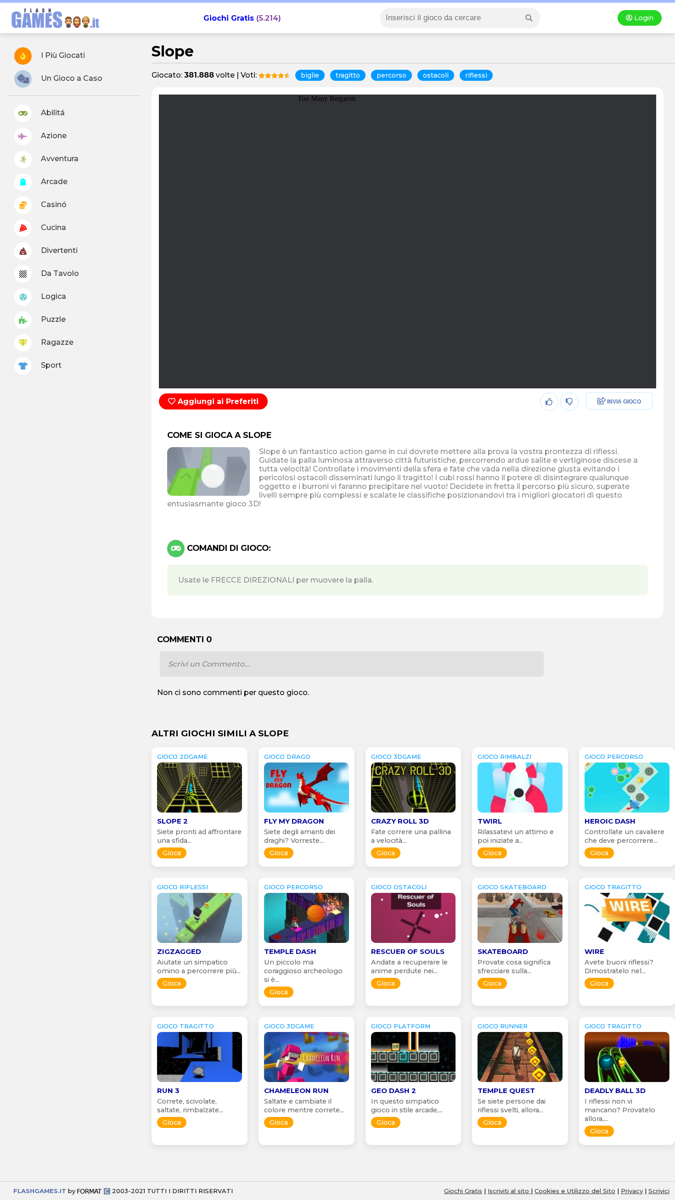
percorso (391, 75)
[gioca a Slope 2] (199, 812)
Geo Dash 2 (393, 1090)
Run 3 (168, 1090)
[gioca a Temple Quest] (520, 1081)
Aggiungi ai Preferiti (217, 401)
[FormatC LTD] (93, 1190)
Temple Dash (290, 951)
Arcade (53, 181)
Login (642, 18)
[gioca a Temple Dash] (306, 942)
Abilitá (52, 112)
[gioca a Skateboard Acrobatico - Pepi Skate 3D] (520, 942)
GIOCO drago (287, 756)
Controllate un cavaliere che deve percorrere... (624, 836)
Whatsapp (602, 441)
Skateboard (503, 951)
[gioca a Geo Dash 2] (413, 1081)
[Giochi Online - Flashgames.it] (52, 28)
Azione (53, 135)
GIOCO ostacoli (399, 887)
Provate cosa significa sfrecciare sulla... (514, 966)
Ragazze (56, 342)
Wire (594, 951)
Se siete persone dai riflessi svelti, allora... (512, 1105)
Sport (50, 365)
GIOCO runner (503, 1026)
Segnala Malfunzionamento (609, 465)
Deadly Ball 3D (615, 1090)
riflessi (476, 75)
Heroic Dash (610, 821)
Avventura (59, 158)
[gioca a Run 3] (199, 1081)
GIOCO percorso (614, 756)
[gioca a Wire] (627, 942)
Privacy (632, 1190)
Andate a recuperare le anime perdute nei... (409, 966)
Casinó (53, 204)
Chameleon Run (296, 1090)
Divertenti (58, 250)
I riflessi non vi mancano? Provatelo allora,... (620, 1110)
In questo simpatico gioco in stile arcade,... (407, 1105)
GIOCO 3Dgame (396, 756)
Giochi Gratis (228, 18)
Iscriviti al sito (509, 1190)
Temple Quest (506, 1090)
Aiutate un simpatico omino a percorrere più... (199, 966)
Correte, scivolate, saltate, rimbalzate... (190, 1105)
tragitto (348, 75)
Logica (52, 296)
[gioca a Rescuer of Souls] (413, 942)
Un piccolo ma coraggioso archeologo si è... (303, 971)
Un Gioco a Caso (70, 78)
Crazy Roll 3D (400, 821)
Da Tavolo (59, 273)
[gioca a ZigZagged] (199, 942)
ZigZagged (179, 951)
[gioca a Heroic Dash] (627, 812)
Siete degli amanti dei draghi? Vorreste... (299, 836)
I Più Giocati (62, 55)
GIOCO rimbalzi (504, 756)
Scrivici (658, 1190)
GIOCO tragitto (613, 887)
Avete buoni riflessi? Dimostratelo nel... (619, 966)
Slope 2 (172, 821)
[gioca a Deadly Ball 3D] (627, 1081)
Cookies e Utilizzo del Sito (574, 1190)
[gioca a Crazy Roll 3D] (413, 812)
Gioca (172, 853)
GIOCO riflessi (182, 887)
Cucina (52, 227)
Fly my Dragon (294, 821)
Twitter (595, 421)
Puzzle (52, 319)
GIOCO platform (400, 1026)
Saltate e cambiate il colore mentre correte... (304, 1105)
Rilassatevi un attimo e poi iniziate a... (516, 836)
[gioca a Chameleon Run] (306, 1081)
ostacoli (436, 75)
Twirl (490, 821)
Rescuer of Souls (407, 951)
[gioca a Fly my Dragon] (306, 812)
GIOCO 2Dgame (182, 756)
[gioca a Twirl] (520, 812)
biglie (310, 75)
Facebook (601, 402)
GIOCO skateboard (512, 887)
